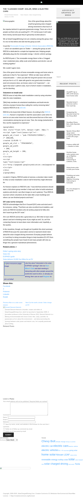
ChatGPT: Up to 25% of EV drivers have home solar (73, 93)
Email (5, 419)
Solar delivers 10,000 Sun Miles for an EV (18, 259)
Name (5, 417)
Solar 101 (6, 254)
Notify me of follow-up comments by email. (19, 429)
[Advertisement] (68, 62)
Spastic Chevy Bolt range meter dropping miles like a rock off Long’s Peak (73, 134)
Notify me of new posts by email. (15, 431)
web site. (23, 108)
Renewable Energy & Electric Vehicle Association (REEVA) (31, 46)
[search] (76, 77)
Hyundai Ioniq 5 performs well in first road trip (72, 103)
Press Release (10, 357)
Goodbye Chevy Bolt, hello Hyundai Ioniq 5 (73, 124)
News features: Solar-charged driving (31, 14)
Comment (6, 415)
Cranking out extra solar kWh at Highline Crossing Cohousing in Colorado (73, 179)
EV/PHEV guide (9, 256)
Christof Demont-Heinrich (11, 14)
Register (46, 276)
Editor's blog (21, 357)
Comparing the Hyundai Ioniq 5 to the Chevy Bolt (73, 114)
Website (5, 422)
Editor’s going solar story (12, 251)
